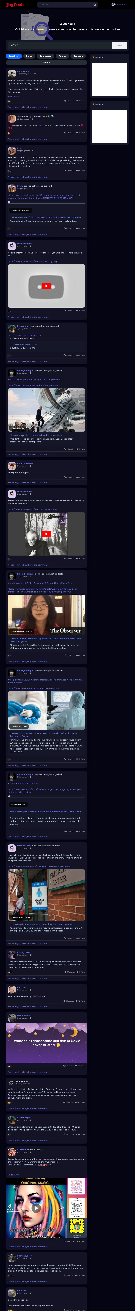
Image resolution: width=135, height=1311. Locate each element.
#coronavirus (23, 679)
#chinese (61, 679)
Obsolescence (24, 243)
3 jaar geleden (22, 673)
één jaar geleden (23, 119)
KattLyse (21, 987)
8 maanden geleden (24, 74)
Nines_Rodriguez (26, 370)
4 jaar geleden (22, 1120)
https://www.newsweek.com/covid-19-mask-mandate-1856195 (39, 866)
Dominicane (23, 71)
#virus (27, 379)
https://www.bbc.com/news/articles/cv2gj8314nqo (33, 385)
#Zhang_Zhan (52, 583)
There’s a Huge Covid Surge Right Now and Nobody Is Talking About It (46, 813)
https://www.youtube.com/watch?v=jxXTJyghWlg (32, 261)
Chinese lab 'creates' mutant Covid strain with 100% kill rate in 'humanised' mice (43, 735)
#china (29, 583)
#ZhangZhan (66, 583)
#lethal (11, 682)
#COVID (35, 379)
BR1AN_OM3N (23, 952)
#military (78, 679)
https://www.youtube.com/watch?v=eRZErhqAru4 (32, 509)
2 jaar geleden (22, 246)
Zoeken (119, 45)
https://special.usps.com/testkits (24, 335)
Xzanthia (21, 1149)
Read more (13, 96)
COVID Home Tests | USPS (23, 344)
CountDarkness (25, 463)
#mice (19, 682)
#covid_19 (20, 583)
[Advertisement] (109, 79)
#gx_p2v (12, 679)
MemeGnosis (23, 1015)
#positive (56, 379)
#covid (11, 583)
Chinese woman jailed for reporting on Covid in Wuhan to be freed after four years (45, 640)
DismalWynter (24, 1256)
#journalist (39, 583)
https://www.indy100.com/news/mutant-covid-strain (34, 688)
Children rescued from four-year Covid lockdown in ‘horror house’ (46, 217)
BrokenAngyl (23, 326)
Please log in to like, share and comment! (28, 107)
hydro (20, 148)
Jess (19, 116)
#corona (35, 679)
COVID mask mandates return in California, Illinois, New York (42, 924)
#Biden (20, 379)
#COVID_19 (44, 379)
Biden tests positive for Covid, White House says (36, 435)
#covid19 (44, 679)
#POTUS (12, 379)
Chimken (21, 1290)
